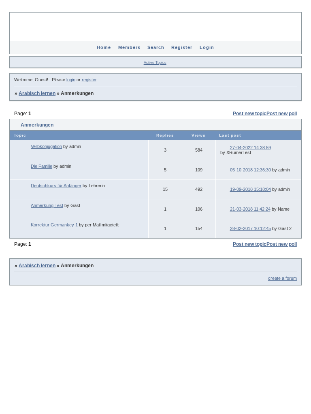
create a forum (282, 278)
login (70, 79)
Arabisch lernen (37, 93)
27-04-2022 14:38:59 (250, 147)
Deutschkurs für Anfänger (56, 185)
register (89, 79)
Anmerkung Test (47, 205)
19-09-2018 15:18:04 (250, 189)
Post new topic (249, 113)
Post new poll (281, 113)
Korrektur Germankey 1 (54, 224)
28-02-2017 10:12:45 (250, 228)
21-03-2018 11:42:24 (250, 209)
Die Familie (41, 166)
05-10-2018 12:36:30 (250, 169)
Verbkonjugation (46, 146)
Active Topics (155, 63)
